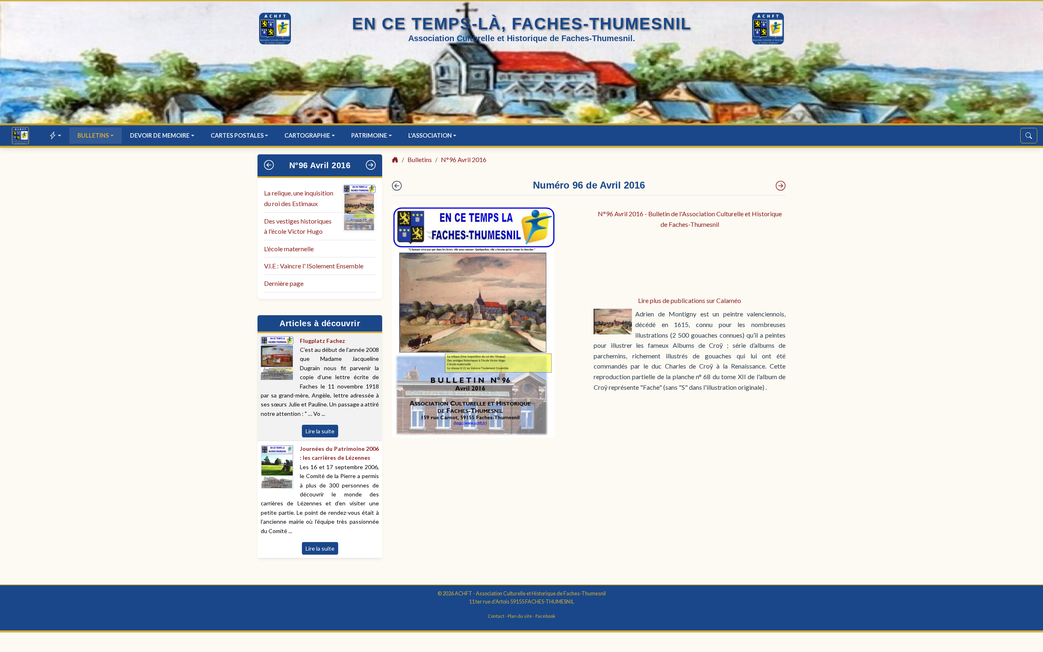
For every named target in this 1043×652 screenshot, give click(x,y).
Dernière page (284, 283)
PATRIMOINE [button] (369, 135)
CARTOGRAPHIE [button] (307, 135)
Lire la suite (320, 431)
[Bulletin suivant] (371, 165)
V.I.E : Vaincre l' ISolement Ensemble (313, 266)
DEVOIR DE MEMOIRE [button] (159, 135)
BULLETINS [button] (93, 135)
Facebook (545, 616)
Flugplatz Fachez (322, 340)
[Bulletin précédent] (269, 165)
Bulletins (419, 159)
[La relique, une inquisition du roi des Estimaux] (781, 185)
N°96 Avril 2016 (320, 165)
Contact (496, 616)
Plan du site (520, 616)
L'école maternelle (289, 248)
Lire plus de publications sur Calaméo (689, 300)
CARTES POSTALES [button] (237, 135)
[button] (56, 135)
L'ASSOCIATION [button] (430, 135)
